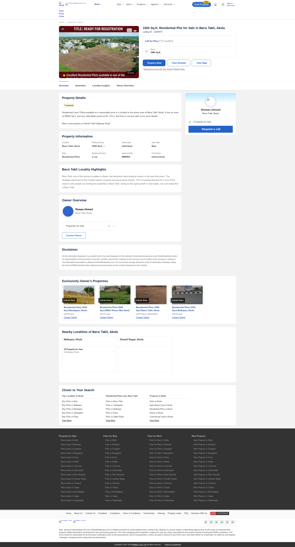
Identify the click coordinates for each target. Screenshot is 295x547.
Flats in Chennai (112, 483)
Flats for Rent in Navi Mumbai (162, 474)
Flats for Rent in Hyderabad (161, 500)
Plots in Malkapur (113, 409)
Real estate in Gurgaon (71, 449)
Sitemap (161, 513)
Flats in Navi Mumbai (114, 474)
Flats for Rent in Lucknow (160, 466)
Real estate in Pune (69, 457)
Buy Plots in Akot (70, 401)
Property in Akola (75, 22)
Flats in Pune (111, 457)
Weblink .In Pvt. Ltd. (139, 544)
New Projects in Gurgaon (205, 449)
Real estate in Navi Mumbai (73, 474)
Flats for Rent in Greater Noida (163, 479)
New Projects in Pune (203, 457)
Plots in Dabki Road (115, 417)
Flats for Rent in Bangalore (161, 453)
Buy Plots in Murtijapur (72, 409)
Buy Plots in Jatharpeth (72, 413)
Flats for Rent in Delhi (159, 440)
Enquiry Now (154, 63)
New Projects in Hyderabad (206, 500)
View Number (179, 63)
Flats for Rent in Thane (159, 487)
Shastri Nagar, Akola (132, 339)
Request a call (211, 129)
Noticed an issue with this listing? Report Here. (164, 69)
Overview (64, 85)
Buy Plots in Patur (70, 417)
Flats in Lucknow (112, 466)
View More (66, 420)
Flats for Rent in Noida (159, 462)
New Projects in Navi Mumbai (207, 474)
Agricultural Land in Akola (161, 405)
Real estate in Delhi (69, 440)
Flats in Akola (156, 401)
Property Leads (174, 513)
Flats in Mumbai (112, 444)
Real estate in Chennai (71, 483)
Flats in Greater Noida (115, 479)
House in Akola (156, 413)
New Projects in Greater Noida (207, 479)
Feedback (102, 513)
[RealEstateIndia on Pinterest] (217, 524)
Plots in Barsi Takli (114, 401)
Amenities (80, 85)
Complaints (115, 513)
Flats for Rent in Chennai (160, 483)
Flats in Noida (111, 462)
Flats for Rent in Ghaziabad (161, 470)
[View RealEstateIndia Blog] (212, 524)
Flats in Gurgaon (112, 449)
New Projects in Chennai (204, 483)
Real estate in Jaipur (70, 496)
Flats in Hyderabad (113, 500)
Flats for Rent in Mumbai (160, 444)
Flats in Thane (111, 487)
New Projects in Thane (204, 487)
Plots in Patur (112, 413)
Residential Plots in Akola (161, 409)
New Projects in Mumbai (204, 444)
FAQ (186, 513)
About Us (78, 513)
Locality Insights (101, 85)
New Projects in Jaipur (204, 496)
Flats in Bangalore (113, 453)
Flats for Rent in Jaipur (159, 496)
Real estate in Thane (70, 487)
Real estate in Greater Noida (73, 479)
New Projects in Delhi (203, 440)
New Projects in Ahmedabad (206, 492)
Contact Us (90, 513)
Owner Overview (125, 85)
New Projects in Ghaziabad (206, 470)
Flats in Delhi (111, 440)
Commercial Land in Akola (161, 417)
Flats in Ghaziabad (113, 470)
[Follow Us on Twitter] (223, 524)
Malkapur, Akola (73, 339)
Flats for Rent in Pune (159, 457)
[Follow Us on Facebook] (207, 524)
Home (61, 22)
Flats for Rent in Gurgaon (160, 449)
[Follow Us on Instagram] (233, 524)
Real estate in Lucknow (71, 466)
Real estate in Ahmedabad (72, 492)
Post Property (201, 4)
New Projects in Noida (203, 462)
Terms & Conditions (131, 513)
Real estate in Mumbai (71, 444)
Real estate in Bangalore (72, 453)
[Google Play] (65, 521)
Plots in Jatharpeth (114, 405)
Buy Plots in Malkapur (72, 405)
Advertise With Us (199, 513)
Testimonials (149, 513)
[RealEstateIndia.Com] (76, 10)
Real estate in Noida (70, 462)
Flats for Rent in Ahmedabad (162, 492)
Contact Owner (74, 235)
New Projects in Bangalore (205, 453)
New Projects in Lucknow (205, 466)
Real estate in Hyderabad (72, 500)
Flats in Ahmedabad (114, 492)
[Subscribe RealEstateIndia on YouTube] (228, 524)
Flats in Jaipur (111, 496)
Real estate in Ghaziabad (72, 470)
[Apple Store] (79, 521)
